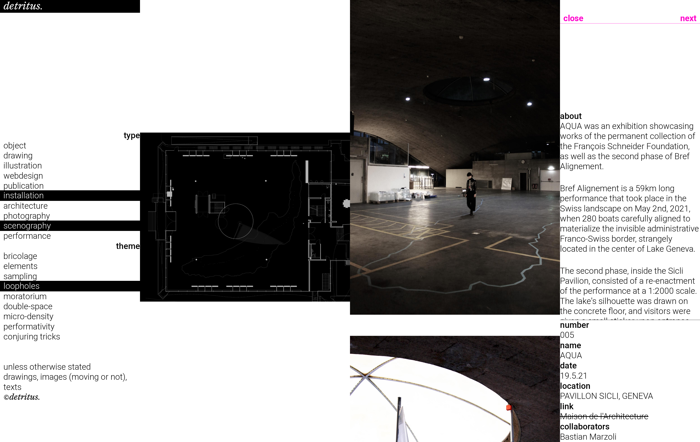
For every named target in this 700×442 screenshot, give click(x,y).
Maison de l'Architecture (604, 416)
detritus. (23, 6)
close (573, 18)
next (688, 18)
